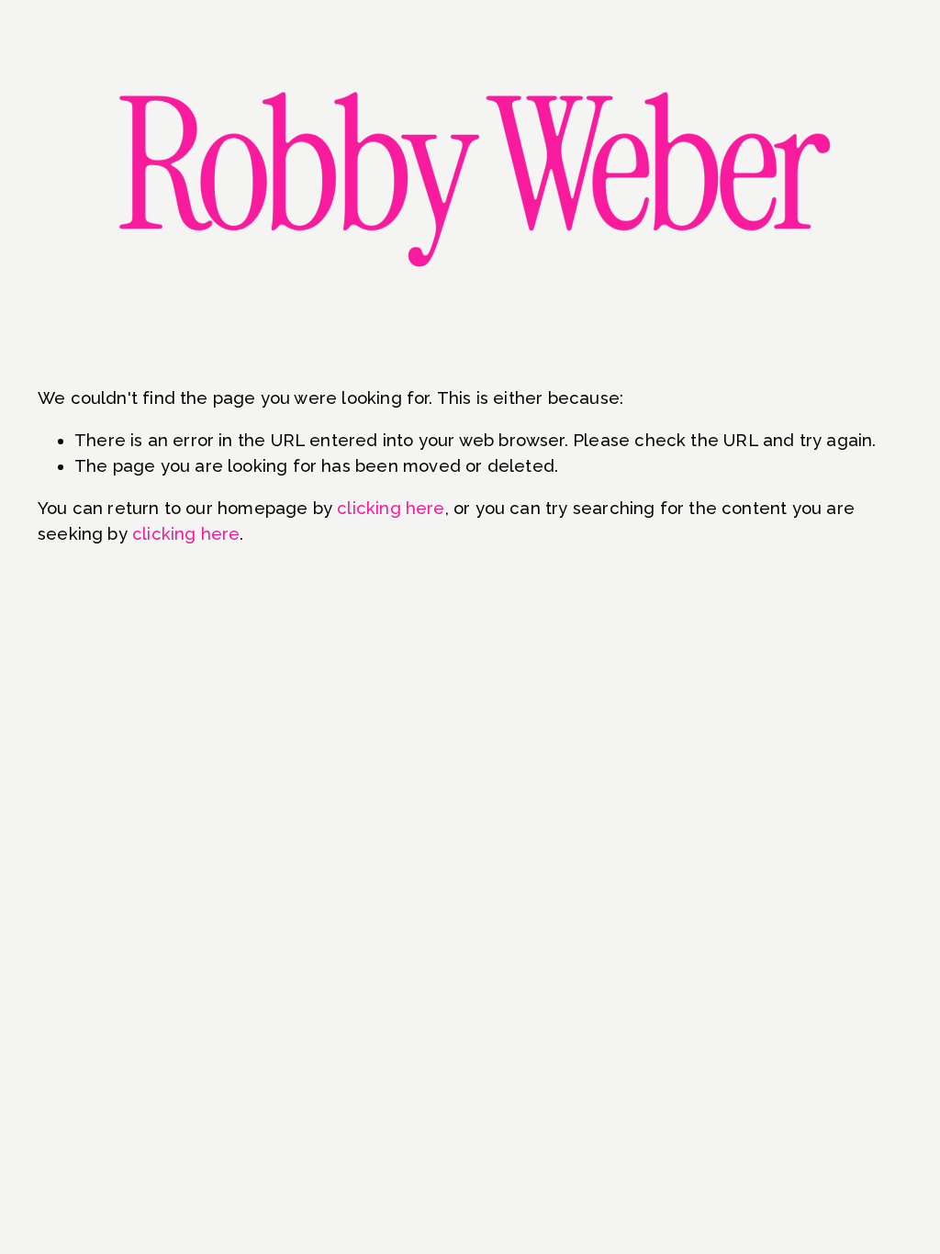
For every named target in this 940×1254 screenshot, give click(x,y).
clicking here (390, 508)
